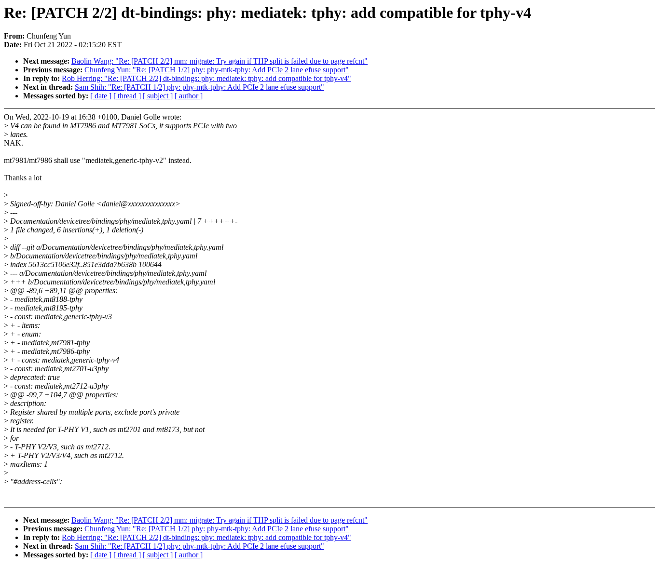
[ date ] (100, 96)
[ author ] (189, 96)
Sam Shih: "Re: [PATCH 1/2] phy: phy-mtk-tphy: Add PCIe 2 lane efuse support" (199, 87)
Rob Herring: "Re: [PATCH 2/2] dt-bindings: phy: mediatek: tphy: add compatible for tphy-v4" (206, 78)
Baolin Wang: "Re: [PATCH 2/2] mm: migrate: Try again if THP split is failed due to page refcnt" (219, 61)
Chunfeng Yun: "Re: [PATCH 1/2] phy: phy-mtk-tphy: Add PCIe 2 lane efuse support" (216, 70)
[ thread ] (127, 96)
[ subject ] (158, 96)
